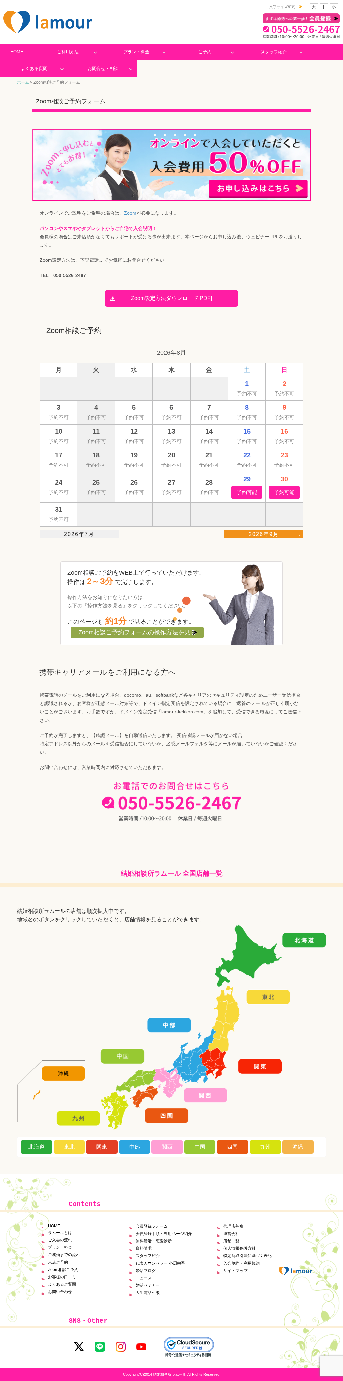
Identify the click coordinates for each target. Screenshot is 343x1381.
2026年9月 (264, 534)
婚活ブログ (146, 1270)
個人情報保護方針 (239, 1248)
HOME (16, 51)
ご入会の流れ (60, 1240)
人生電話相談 (148, 1292)
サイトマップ (235, 1270)
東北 (69, 1147)
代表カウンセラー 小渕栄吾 (160, 1263)
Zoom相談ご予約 (63, 1269)
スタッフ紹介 (274, 51)
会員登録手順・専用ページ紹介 (164, 1233)
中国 (200, 1147)
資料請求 (144, 1248)
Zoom (130, 213)
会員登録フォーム (152, 1226)
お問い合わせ (60, 1291)
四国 (232, 1147)
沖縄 (297, 1147)
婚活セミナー (148, 1285)
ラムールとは (60, 1232)
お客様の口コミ (62, 1277)
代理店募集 (233, 1226)
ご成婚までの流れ (64, 1254)
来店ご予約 (58, 1262)
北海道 (36, 1147)
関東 (101, 1147)
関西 (167, 1147)
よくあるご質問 (62, 1284)
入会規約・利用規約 (241, 1263)
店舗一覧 (231, 1241)
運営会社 (231, 1233)
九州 (265, 1147)
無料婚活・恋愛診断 (154, 1241)
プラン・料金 (136, 51)
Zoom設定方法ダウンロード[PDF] (171, 298)
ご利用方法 (68, 51)
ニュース (144, 1278)
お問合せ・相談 (103, 68)
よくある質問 (34, 68)
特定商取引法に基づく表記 (247, 1255)
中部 (134, 1147)
